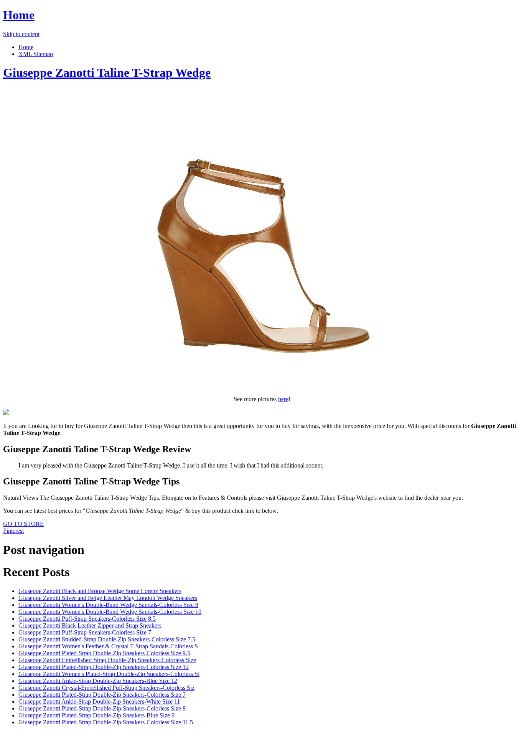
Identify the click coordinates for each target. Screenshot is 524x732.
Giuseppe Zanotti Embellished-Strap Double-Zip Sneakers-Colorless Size (107, 660)
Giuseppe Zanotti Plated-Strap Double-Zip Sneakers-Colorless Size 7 (102, 694)
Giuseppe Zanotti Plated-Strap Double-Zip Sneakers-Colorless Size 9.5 (104, 653)
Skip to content (21, 34)
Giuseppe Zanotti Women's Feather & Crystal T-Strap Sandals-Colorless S (108, 646)
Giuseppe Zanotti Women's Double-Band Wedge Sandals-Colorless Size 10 (109, 611)
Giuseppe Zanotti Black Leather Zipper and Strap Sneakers (89, 625)
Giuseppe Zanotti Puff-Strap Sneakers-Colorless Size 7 (84, 632)
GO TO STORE (23, 523)
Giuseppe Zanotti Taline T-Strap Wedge (107, 72)
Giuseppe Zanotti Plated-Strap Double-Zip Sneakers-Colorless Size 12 (103, 667)
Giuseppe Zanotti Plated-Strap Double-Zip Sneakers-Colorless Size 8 (102, 708)
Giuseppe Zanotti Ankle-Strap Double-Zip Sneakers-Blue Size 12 (97, 680)
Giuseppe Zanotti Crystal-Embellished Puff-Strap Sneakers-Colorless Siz (106, 687)
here (283, 399)
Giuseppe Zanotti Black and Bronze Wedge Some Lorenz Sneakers (99, 591)
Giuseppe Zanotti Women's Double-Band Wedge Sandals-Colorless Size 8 (108, 604)
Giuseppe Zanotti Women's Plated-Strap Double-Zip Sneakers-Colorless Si (108, 674)
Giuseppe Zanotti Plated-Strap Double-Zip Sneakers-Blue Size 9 (96, 715)
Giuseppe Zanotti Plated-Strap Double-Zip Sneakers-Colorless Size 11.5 (105, 722)
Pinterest (13, 530)
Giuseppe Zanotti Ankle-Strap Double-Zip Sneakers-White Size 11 (99, 701)
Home (19, 15)
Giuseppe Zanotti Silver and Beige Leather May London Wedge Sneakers (107, 598)
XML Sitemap (35, 54)
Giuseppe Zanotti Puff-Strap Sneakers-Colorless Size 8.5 (87, 618)
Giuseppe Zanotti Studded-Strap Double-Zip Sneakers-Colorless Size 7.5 (106, 639)
